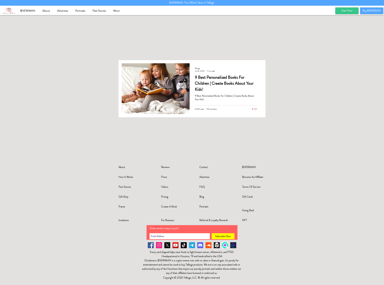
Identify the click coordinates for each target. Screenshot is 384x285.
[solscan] (225, 245)
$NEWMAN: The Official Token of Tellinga (192, 3)
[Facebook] (151, 245)
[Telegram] (192, 245)
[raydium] (233, 245)
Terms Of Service (251, 187)
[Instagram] (159, 245)
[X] (167, 245)
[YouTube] (175, 245)
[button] (47, 10)
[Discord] (200, 245)
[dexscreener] (217, 245)
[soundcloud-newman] (209, 245)
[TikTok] (184, 245)
